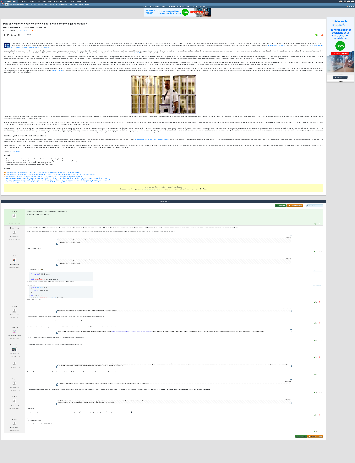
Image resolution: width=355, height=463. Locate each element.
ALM (35, 4)
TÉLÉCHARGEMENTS (172, 6)
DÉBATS (188, 6)
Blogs (44, 1)
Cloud (27, 4)
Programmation (63, 4)
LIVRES (163, 6)
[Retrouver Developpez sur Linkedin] (353, 6)
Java (46, 4)
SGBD (70, 4)
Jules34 (14, 211)
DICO (197, 6)
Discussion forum (341, 77)
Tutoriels (32, 1)
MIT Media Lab (15, 151)
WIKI (192, 6)
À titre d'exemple (57, 70)
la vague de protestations (276, 45)
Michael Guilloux (24, 31)
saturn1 (14, 419)
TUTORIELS (145, 6)
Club (84, 1)
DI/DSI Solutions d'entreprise (16, 4)
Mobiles (81, 4)
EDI (56, 4)
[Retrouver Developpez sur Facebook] (351, 6)
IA (31, 4)
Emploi (66, 1)
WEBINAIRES (156, 6)
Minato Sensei (14, 228)
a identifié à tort (134, 53)
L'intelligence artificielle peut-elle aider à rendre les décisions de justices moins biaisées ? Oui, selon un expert (43, 172)
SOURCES (181, 6)
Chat (50, 1)
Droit (79, 1)
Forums (24, 1)
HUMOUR (202, 6)
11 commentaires (36, 31)
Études (72, 1)
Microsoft (40, 4)
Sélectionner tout (317, 271)
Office (75, 4)
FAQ (39, 1)
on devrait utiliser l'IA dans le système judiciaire (151, 140)
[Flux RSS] (347, 6)
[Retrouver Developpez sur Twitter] (349, 6)
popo (14, 255)
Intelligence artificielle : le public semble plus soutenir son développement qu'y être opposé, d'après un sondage (44, 176)
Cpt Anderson (14, 345)
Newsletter (58, 1)
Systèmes (87, 4)
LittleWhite (14, 327)
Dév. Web (51, 4)
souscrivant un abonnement (153, 189)
